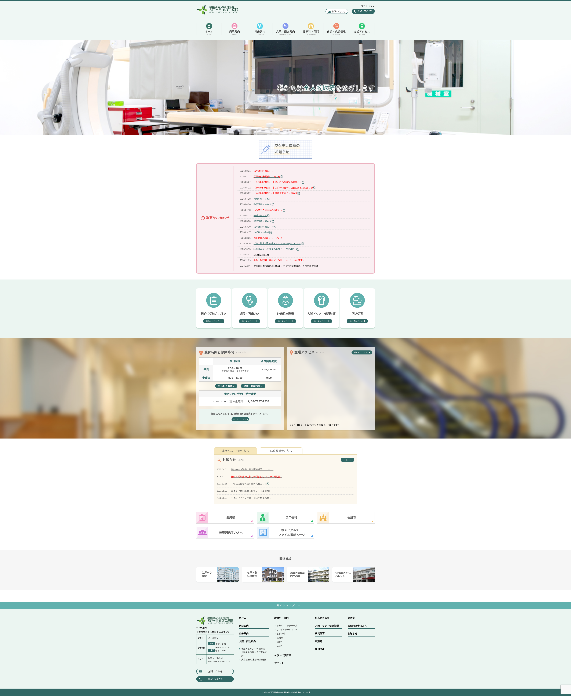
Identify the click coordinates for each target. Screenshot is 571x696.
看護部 (318, 641)
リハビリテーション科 (287, 629)
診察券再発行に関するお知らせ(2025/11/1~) (275, 249)
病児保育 (320, 633)
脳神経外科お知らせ (264, 227)
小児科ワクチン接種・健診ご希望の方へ (251, 498)
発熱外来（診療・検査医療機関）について (252, 469)
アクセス (279, 663)
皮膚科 (280, 646)
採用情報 (320, 649)
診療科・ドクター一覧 (287, 625)
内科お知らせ (260, 199)
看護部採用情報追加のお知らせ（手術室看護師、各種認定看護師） (287, 265)
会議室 (351, 618)
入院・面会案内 (247, 641)
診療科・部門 (281, 618)
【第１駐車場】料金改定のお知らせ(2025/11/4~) (277, 243)
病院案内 (244, 625)
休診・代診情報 (282, 655)
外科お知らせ (260, 215)
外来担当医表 (322, 618)
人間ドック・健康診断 (327, 625)
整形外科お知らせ (262, 204)
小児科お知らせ (261, 232)
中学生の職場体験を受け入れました (249, 483)
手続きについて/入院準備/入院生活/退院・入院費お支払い (254, 652)
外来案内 (244, 633)
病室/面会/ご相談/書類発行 (253, 659)
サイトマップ (368, 5)
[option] (285, 87)
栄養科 (280, 642)
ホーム (242, 618)
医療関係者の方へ (281, 450)
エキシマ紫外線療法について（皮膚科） (251, 491)
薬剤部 (280, 638)
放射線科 (281, 633)
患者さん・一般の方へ (235, 450)
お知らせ (352, 633)
